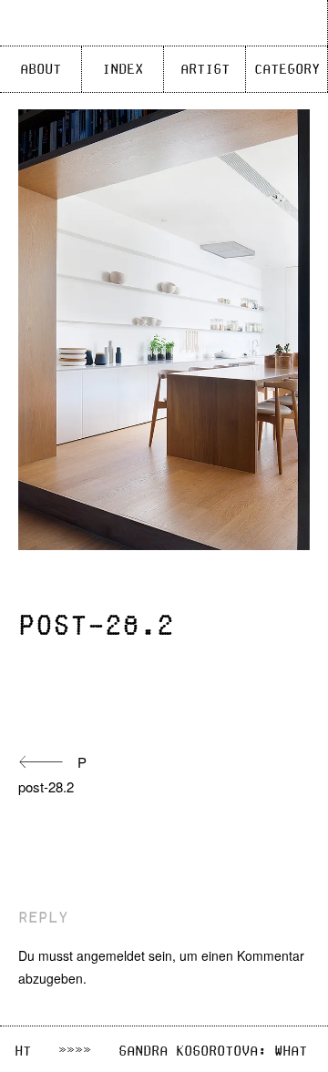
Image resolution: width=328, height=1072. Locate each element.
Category (287, 69)
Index (122, 69)
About (40, 69)
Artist (205, 69)
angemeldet (111, 955)
